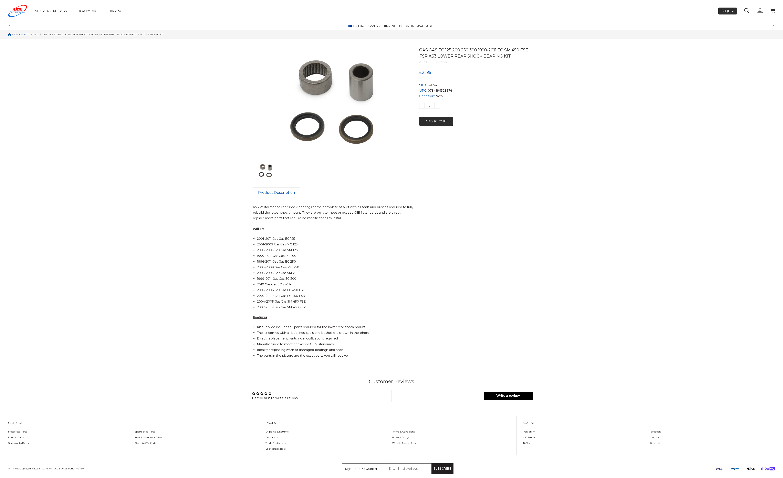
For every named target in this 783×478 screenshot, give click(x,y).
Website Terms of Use (404, 443)
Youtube (654, 437)
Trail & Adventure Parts (148, 437)
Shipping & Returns (277, 431)
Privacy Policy (400, 437)
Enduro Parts (16, 437)
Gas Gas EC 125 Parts (26, 34)
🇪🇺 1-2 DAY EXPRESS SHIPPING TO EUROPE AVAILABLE (391, 26)
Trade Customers (275, 443)
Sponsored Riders (275, 448)
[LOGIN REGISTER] (760, 11)
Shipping (115, 11)
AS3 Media (529, 437)
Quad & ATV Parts (145, 443)
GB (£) (726, 11)
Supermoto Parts (18, 443)
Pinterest (654, 443)
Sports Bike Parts (145, 431)
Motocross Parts (17, 431)
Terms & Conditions (403, 431)
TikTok (526, 443)
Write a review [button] (508, 396)
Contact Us (272, 437)
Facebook (655, 431)
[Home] (9, 34)
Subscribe (442, 468)
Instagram (529, 431)
